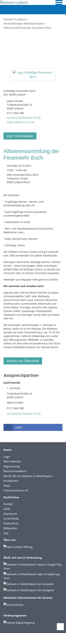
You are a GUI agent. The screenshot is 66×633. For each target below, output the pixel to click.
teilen (19, 427)
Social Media (11, 518)
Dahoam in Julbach (15, 19)
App (6, 533)
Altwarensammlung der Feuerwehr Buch (27, 27)
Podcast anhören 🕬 (16, 490)
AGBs (7, 509)
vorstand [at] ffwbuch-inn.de (24, 117)
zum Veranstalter (20, 136)
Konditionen (11, 480)
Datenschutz (11, 523)
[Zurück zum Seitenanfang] (60, 626)
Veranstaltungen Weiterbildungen (24, 23)
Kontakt (8, 504)
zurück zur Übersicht (23, 361)
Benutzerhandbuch (15, 471)
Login (7, 456)
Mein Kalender (12, 461)
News (7, 485)
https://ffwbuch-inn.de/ (20, 122)
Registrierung (12, 466)
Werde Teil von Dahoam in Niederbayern (28, 476)
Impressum (10, 513)
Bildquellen (10, 528)
